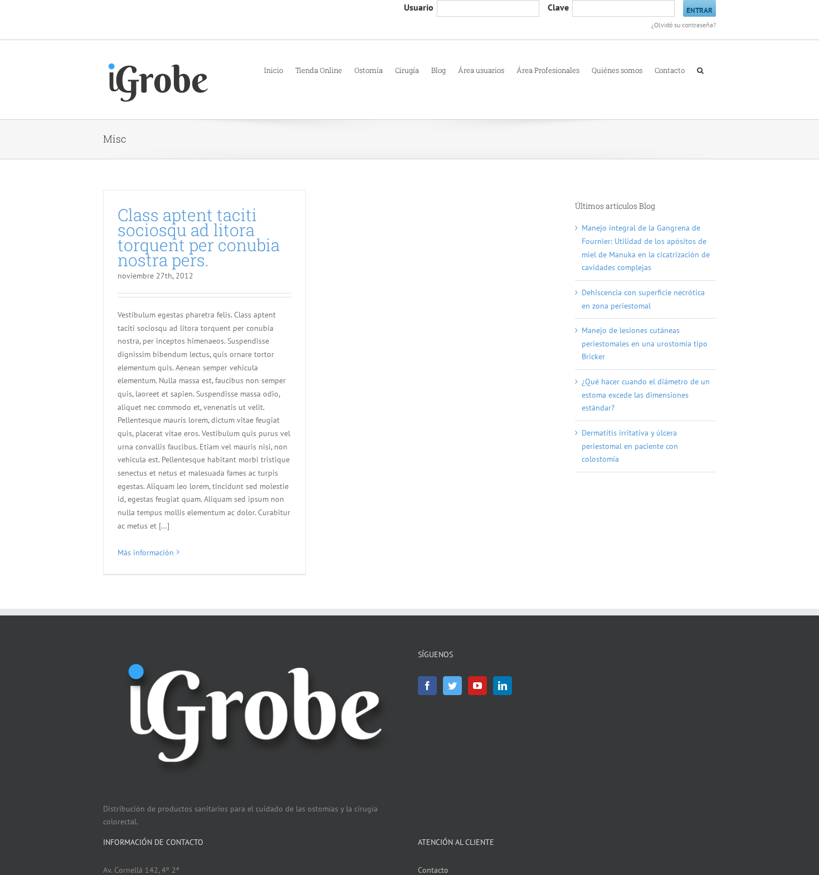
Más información (146, 553)
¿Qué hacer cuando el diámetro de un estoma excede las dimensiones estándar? (646, 395)
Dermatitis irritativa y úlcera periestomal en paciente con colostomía (630, 446)
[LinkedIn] (502, 685)
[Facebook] (427, 685)
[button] (700, 70)
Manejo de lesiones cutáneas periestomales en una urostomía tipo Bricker (645, 343)
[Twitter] (452, 685)
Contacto (433, 870)
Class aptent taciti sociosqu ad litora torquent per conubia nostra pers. (199, 237)
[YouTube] (477, 685)
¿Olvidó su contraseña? (683, 25)
